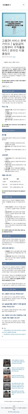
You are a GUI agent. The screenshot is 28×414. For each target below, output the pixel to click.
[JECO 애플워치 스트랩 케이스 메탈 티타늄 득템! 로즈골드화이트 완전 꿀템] (7, 363)
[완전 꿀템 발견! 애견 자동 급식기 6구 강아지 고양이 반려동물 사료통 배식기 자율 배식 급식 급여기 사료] (7, 386)
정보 (5, 328)
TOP (14, 406)
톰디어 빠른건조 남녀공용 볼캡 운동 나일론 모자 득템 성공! (18, 392)
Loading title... (16, 412)
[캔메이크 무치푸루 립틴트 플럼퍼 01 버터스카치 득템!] (7, 378)
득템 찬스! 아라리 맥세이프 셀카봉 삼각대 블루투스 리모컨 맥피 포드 (18, 369)
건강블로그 (7, 5)
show (7, 86)
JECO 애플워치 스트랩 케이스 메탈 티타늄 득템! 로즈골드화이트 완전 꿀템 (18, 361)
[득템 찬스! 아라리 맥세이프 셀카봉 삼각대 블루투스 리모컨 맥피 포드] (7, 371)
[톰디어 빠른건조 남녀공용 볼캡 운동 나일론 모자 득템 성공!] (7, 394)
